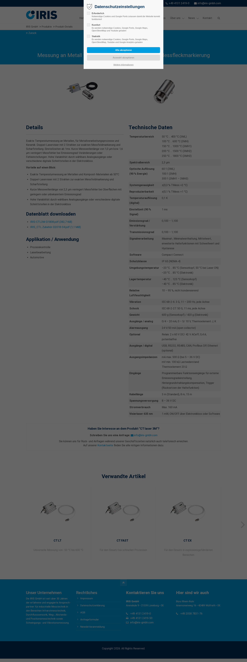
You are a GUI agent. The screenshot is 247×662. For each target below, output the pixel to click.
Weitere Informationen (123, 65)
